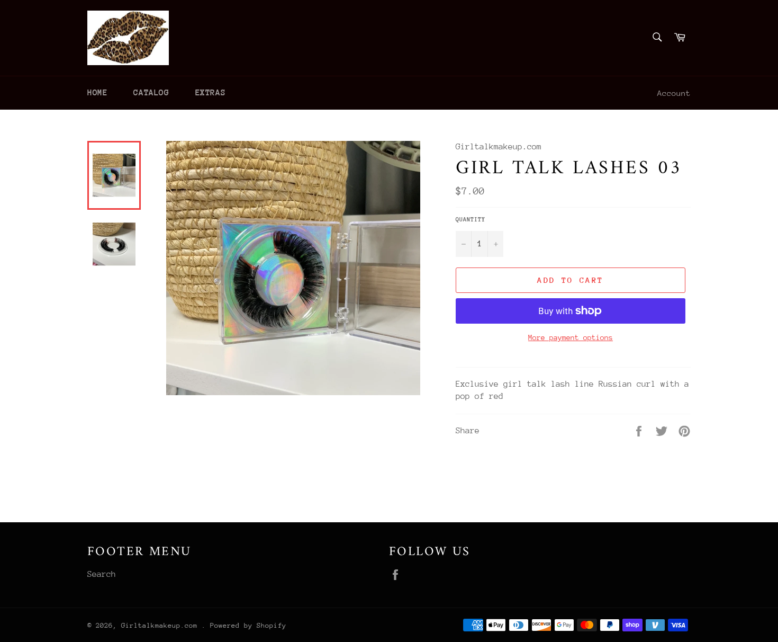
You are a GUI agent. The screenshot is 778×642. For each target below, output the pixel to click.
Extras (210, 92)
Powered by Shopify (248, 625)
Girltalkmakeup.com (161, 625)
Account (674, 92)
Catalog (151, 92)
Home (97, 92)
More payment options (570, 337)
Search (101, 574)
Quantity (470, 219)
